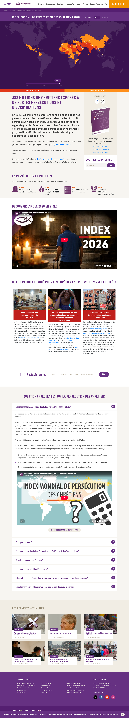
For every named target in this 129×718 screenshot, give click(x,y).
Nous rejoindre (45, 688)
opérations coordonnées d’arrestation (96, 333)
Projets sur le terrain (23, 688)
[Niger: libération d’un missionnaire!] (64, 624)
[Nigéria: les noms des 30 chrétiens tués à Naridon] (100, 624)
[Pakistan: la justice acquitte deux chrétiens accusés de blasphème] (28, 624)
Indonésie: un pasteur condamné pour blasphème (98, 660)
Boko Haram (69, 338)
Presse (85, 4)
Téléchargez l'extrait (100, 146)
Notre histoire (45, 685)
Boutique (60, 4)
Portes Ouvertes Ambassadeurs (76, 685)
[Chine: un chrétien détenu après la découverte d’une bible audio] (28, 651)
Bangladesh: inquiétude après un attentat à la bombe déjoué (60, 660)
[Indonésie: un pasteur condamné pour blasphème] (100, 651)
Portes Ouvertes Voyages (73, 692)
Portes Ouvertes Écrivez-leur (75, 690)
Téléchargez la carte (100, 152)
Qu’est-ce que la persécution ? (26, 683)
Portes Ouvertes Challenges (74, 688)
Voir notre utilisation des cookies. (106, 714)
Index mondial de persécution (26, 685)
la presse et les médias (62, 145)
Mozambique (64, 349)
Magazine (40, 4)
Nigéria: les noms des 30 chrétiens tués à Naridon (99, 634)
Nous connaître (46, 683)
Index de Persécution (73, 4)
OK (123, 714)
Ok (111, 165)
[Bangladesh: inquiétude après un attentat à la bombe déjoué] (64, 651)
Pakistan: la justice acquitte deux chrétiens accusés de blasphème (25, 634)
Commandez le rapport (100, 149)
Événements (21, 692)
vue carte (88, 17)
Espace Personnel (96, 4)
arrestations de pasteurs (99, 329)
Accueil (6, 10)
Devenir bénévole (46, 690)
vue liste (105, 17)
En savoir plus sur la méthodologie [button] (65, 530)
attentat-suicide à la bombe (29, 338)
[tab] (64, 407)
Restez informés (102, 159)
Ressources (50, 4)
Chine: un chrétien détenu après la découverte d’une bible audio (25, 660)
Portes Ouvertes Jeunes (73, 683)
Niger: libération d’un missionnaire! (61, 633)
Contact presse (22, 690)
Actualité (18, 630)
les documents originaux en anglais (51, 159)
